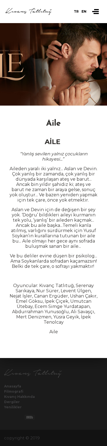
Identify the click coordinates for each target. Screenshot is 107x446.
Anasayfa (12, 386)
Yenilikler (13, 407)
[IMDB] (29, 417)
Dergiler (12, 402)
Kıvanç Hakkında (19, 397)
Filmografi (13, 391)
